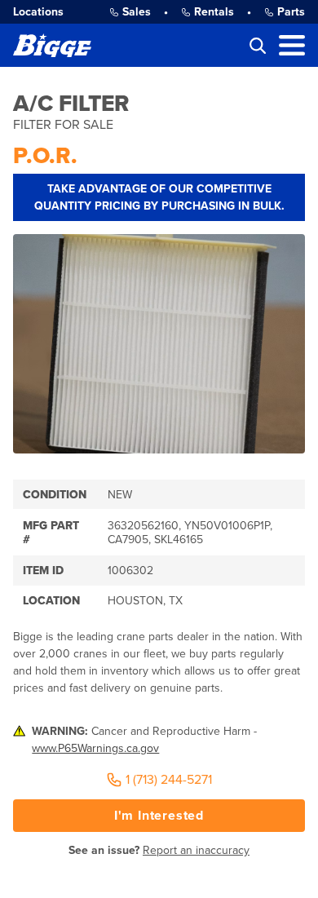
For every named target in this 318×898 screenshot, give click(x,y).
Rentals (214, 12)
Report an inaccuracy (196, 850)
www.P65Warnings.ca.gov (95, 748)
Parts (291, 12)
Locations (38, 12)
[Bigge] (52, 45)
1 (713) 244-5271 (169, 780)
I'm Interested (159, 815)
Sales (136, 12)
